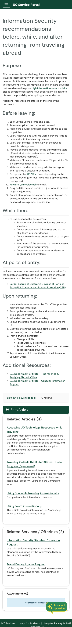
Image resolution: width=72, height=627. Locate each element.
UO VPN (31, 174)
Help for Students (30, 623)
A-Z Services (8, 623)
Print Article (19, 410)
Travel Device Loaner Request (26, 564)
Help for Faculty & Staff (57, 623)
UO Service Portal (26, 5)
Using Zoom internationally (24, 506)
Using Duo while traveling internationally (33, 493)
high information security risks (49, 88)
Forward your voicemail (23, 184)
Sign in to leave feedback (21, 397)
